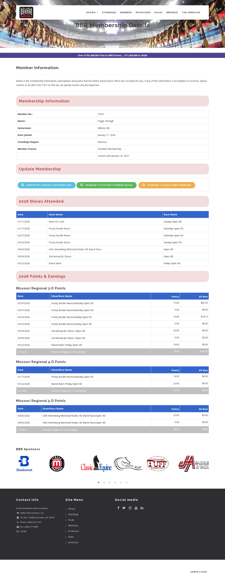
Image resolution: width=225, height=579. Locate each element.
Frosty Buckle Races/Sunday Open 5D (71, 317)
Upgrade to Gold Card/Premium (169, 185)
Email (23, 531)
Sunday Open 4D (173, 221)
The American (191, 12)
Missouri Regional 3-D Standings (68, 351)
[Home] (26, 11)
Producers (143, 12)
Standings (109, 12)
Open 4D (168, 249)
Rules (158, 12)
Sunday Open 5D (173, 242)
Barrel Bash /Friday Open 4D (66, 344)
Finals (71, 519)
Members (126, 12)
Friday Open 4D (172, 263)
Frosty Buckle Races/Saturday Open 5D (72, 303)
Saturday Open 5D (173, 228)
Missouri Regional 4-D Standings (68, 390)
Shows (91, 12)
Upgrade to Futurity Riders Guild (108, 185)
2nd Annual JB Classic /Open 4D (68, 330)
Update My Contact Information (48, 185)
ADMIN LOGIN (198, 572)
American (73, 542)
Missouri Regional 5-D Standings (60, 429)
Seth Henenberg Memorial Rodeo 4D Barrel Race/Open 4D (74, 415)
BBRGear (172, 12)
